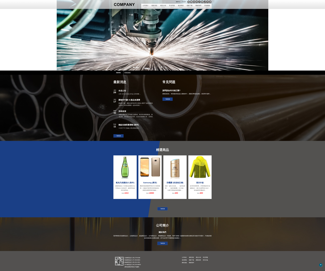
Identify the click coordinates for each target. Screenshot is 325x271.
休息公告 (127, 72)
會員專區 (181, 6)
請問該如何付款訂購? (171, 90)
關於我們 (162, 232)
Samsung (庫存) (150, 183)
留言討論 (205, 260)
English (184, 1)
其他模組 (207, 6)
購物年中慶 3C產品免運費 (129, 100)
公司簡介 (145, 6)
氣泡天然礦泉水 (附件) (125, 183)
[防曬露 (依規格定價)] (175, 167)
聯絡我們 (198, 6)
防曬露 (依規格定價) (175, 183)
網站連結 (184, 262)
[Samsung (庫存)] (150, 167)
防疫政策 (122, 111)
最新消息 (154, 6)
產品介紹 (163, 6)
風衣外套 (200, 183)
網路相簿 (198, 260)
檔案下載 (189, 6)
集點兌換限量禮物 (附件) (128, 125)
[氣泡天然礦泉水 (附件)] (125, 167)
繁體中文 (178, 1)
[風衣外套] (200, 167)
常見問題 (172, 6)
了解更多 (118, 136)
